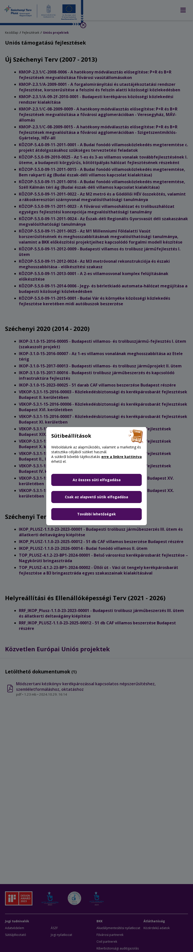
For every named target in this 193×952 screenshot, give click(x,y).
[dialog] (96, 476)
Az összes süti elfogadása (97, 479)
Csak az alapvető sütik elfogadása (96, 496)
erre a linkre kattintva (121, 456)
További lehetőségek (96, 514)
